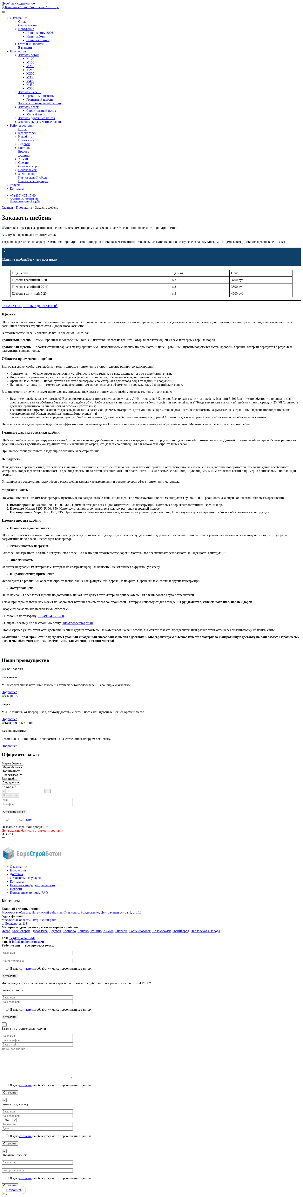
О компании (18, 18)
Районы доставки (22, 125)
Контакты (17, 188)
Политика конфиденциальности (32, 885)
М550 (30, 88)
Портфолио (26, 29)
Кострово (24, 147)
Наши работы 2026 (39, 32)
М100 (30, 58)
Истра (22, 129)
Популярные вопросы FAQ (29, 892)
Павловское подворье (33, 181)
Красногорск (27, 133)
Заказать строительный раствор (40, 103)
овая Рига (41, 931)
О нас (22, 21)
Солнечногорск (29, 166)
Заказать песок (28, 107)
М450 (30, 84)
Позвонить (13, 1190)
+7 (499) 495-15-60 (23, 195)
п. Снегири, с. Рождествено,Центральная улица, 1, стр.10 (25, 200)
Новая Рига (26, 140)
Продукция (18, 51)
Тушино (23, 155)
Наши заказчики (37, 40)
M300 (30, 73)
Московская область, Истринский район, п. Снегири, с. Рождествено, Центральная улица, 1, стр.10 (71, 912)
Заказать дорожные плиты (36, 118)
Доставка (16, 874)
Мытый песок (36, 114)
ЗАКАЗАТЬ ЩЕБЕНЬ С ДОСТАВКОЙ (30, 306)
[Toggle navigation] (3, 12)
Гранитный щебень (39, 99)
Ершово (23, 151)
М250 (30, 70)
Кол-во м (9, 787)
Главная (7, 207)
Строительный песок (41, 110)
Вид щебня (9, 778)
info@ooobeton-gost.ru (77, 623)
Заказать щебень (29, 92)
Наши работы (36, 36)
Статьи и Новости (31, 44)
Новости (16, 889)
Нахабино (25, 136)
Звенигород (26, 173)
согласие (25, 819)
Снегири (24, 162)
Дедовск (24, 144)
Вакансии (25, 47)
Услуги (15, 185)
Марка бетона (11, 763)
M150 (30, 62)
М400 (30, 81)
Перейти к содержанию (18, 3)
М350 (30, 77)
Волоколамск (27, 170)
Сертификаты (28, 25)
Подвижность (11, 771)
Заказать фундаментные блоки (39, 121)
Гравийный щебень (40, 96)
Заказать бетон (28, 55)
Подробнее (9, 692)
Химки (23, 159)
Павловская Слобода (32, 177)
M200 (30, 66)
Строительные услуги (25, 878)
